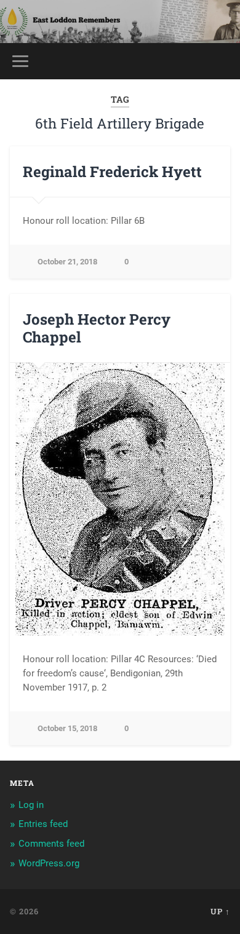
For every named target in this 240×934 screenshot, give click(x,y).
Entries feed (43, 823)
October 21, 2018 (67, 261)
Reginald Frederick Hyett (112, 171)
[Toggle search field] (221, 61)
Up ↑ (220, 911)
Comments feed (51, 843)
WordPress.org (48, 863)
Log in (31, 804)
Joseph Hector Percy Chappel (96, 328)
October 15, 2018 (67, 728)
